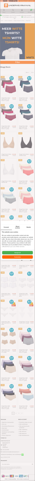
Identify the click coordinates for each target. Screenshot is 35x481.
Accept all (17, 252)
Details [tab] (29, 227)
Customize (17, 257)
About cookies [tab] (17, 227)
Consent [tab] (6, 227)
